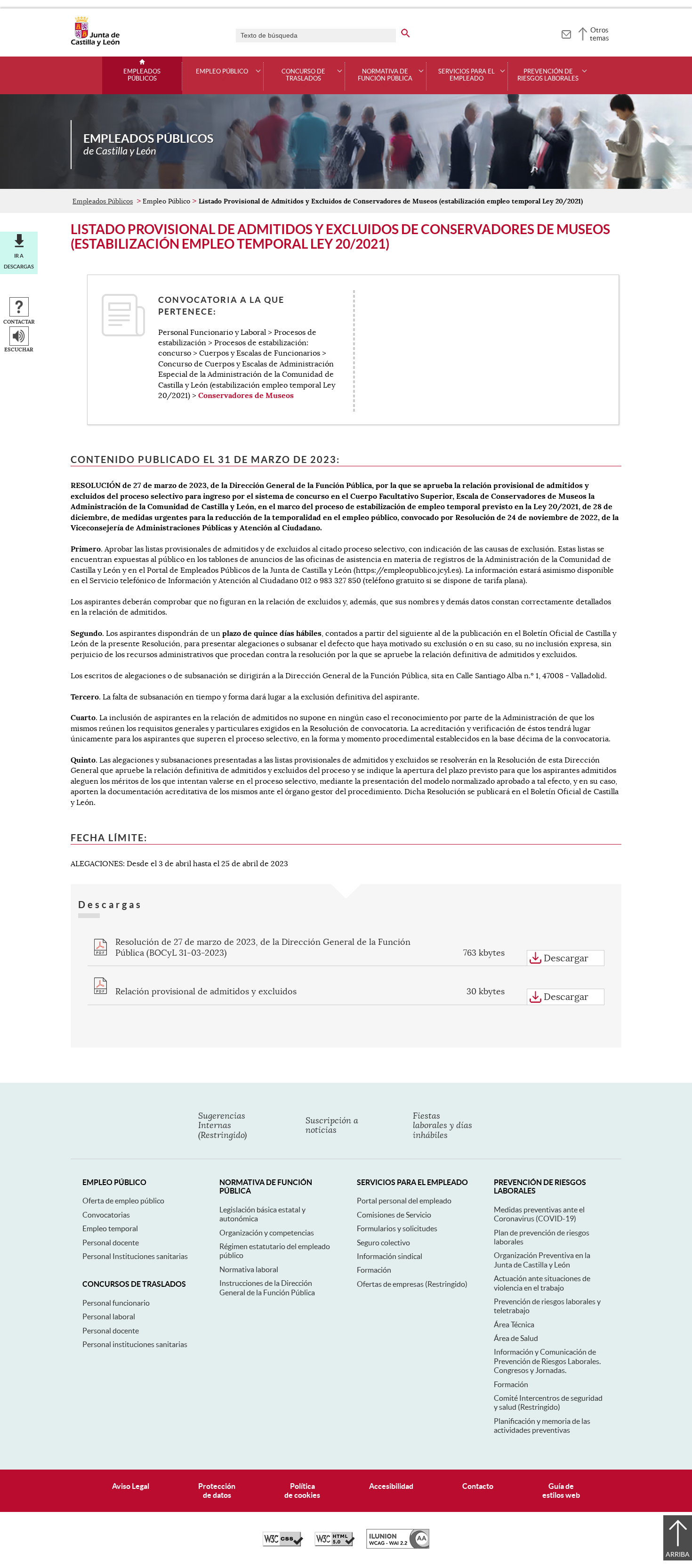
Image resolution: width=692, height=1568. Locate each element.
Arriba (678, 1554)
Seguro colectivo (383, 1242)
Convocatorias (106, 1215)
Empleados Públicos (142, 75)
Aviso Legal (130, 1486)
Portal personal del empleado (404, 1200)
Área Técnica (514, 1324)
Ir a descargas (19, 261)
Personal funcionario (116, 1303)
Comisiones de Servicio (394, 1215)
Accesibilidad (391, 1486)
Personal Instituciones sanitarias (135, 1256)
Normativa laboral (248, 1269)
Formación (374, 1270)
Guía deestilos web (561, 1490)
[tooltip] (566, 33)
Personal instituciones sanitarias (134, 1344)
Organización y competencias (266, 1232)
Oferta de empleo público (123, 1200)
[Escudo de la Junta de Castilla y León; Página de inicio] (95, 44)
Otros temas (599, 34)
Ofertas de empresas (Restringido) (412, 1284)
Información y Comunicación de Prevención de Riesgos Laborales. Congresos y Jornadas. (547, 1361)
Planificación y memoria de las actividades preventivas (542, 1425)
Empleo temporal (110, 1228)
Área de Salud (516, 1338)
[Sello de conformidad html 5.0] (334, 1544)
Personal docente (110, 1242)
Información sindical (389, 1256)
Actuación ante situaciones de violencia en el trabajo (542, 1283)
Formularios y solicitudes (397, 1228)
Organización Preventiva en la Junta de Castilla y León (542, 1259)
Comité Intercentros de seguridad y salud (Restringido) (548, 1402)
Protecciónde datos (216, 1490)
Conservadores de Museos (246, 395)
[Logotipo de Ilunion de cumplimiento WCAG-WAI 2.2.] (397, 1546)
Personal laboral (108, 1316)
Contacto (477, 1486)
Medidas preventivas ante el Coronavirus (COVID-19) (539, 1214)
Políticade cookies (302, 1490)
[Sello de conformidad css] (283, 1544)
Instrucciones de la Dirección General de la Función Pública (267, 1287)
